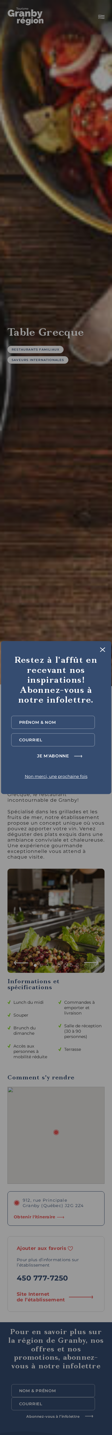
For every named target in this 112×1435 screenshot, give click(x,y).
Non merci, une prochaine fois (56, 776)
